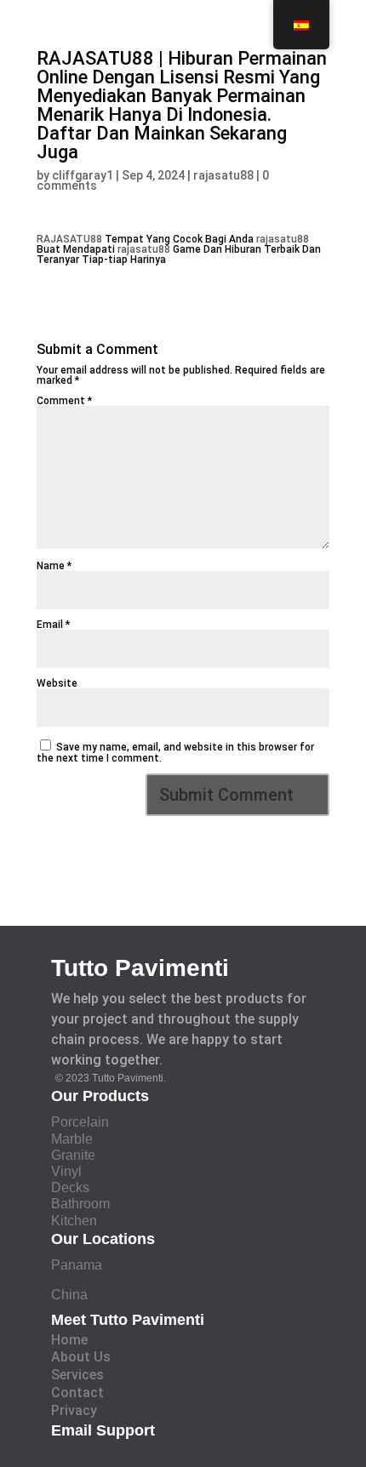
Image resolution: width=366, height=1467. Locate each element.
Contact (77, 1392)
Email (53, 625)
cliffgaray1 (82, 175)
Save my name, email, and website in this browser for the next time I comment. (175, 752)
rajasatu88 (223, 175)
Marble (72, 1139)
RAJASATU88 (69, 239)
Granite (73, 1155)
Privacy (74, 1410)
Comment (64, 401)
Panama (76, 1265)
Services (77, 1375)
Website (57, 683)
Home (69, 1340)
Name (54, 566)
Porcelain (80, 1122)
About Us (81, 1357)
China (69, 1294)
